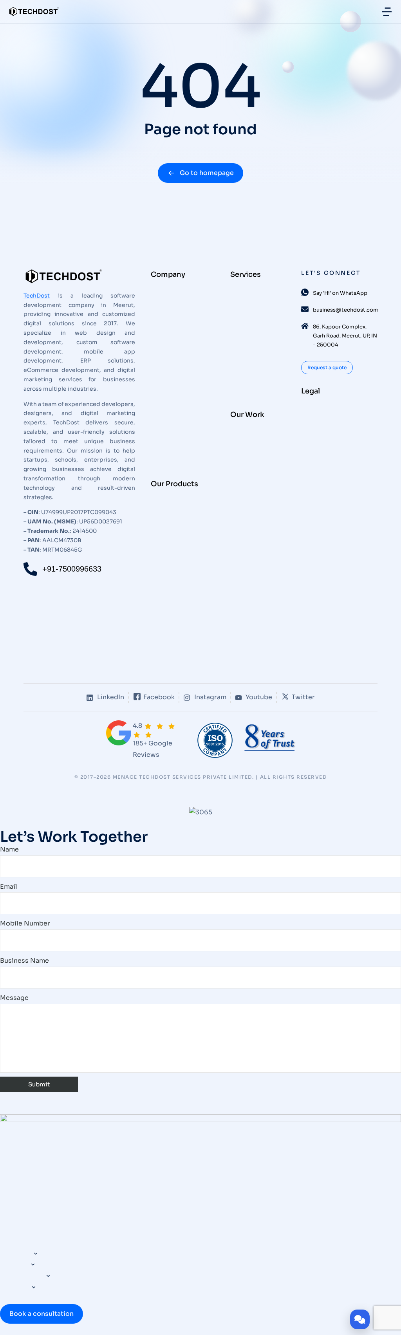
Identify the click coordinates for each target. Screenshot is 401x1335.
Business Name (24, 960)
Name (9, 849)
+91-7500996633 (71, 569)
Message (14, 998)
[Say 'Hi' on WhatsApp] (305, 292)
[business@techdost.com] (305, 309)
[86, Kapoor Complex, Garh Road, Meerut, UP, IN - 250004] (305, 326)
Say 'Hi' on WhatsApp (340, 293)
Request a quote (327, 367)
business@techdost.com (345, 310)
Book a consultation (41, 1314)
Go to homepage (207, 173)
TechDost (36, 295)
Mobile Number (25, 923)
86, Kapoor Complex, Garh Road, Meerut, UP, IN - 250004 (345, 335)
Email (8, 886)
